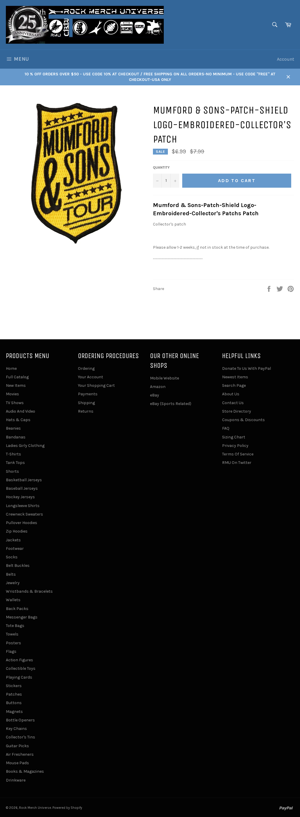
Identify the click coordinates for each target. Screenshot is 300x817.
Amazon (158, 386)
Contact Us (233, 402)
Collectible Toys (20, 668)
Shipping (86, 402)
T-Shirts (13, 454)
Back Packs (17, 608)
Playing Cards (19, 677)
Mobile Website (164, 378)
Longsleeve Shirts (23, 505)
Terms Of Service (237, 454)
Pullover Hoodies (21, 522)
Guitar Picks (17, 745)
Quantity (161, 167)
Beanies (13, 428)
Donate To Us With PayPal (246, 368)
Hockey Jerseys (20, 496)
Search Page (234, 385)
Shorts (12, 471)
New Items (16, 385)
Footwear (15, 548)
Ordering (86, 368)
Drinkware (15, 780)
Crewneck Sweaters (24, 514)
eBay (154, 395)
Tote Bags (15, 625)
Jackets (13, 540)
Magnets (14, 711)
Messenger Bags (22, 617)
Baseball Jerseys (22, 488)
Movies (12, 393)
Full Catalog (17, 376)
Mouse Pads (17, 762)
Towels (12, 634)
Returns (85, 411)
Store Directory (236, 411)
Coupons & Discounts (243, 419)
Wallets (13, 599)
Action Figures (19, 659)
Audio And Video (20, 411)
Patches (14, 694)
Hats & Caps (18, 419)
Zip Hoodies (17, 531)
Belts (11, 574)
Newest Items (235, 376)
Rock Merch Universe (35, 808)
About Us (230, 393)
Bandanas (15, 437)
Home (11, 368)
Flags (11, 651)
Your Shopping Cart (96, 385)
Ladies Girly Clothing (25, 445)
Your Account (90, 376)
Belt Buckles (18, 565)
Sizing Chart (233, 437)
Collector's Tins (20, 737)
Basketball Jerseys (24, 479)
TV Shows (15, 402)
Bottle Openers (20, 720)
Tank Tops (15, 462)
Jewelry (13, 582)
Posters (13, 642)
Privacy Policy (235, 445)
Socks (12, 557)
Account (285, 59)
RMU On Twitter (236, 462)
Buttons (14, 702)
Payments (88, 393)
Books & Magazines (25, 771)
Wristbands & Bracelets (29, 591)
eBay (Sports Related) (170, 403)
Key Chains (16, 728)
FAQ (225, 428)
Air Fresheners (20, 754)
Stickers (14, 685)
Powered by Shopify (67, 808)
